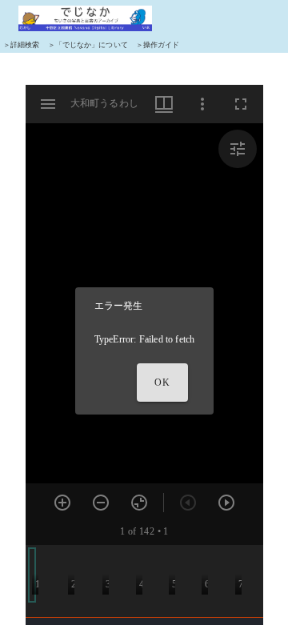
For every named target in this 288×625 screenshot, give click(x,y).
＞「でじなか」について (88, 45)
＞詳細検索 (21, 45)
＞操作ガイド (158, 45)
